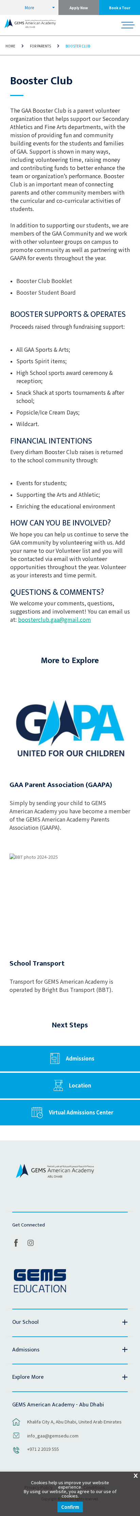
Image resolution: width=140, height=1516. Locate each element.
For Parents (40, 46)
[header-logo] (30, 25)
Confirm (70, 1507)
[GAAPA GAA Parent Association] (70, 724)
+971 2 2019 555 (43, 1449)
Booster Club (78, 46)
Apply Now (79, 7)
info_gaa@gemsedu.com (52, 1435)
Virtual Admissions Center (81, 1112)
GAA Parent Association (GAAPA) (61, 784)
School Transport (37, 963)
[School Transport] (70, 903)
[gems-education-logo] (40, 1281)
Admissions (80, 1058)
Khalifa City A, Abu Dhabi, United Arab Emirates (74, 1421)
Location (80, 1085)
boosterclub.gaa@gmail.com (54, 619)
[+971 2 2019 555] (16, 1453)
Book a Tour (119, 7)
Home (10, 46)
